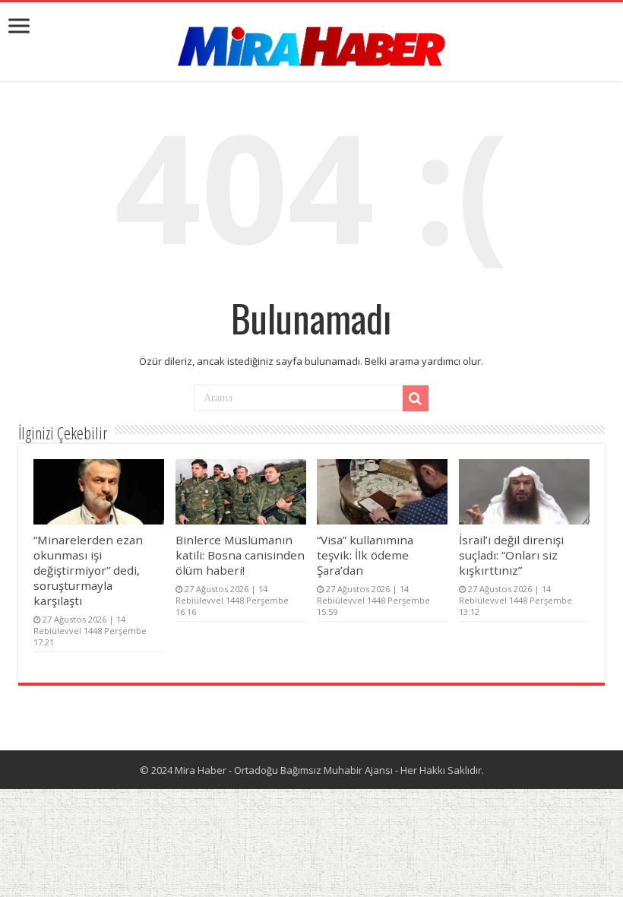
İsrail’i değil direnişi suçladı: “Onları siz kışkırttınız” (511, 555)
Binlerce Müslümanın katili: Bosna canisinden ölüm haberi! (240, 555)
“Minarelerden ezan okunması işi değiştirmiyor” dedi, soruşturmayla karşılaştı (88, 570)
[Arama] (416, 398)
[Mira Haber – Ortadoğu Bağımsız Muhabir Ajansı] (311, 41)
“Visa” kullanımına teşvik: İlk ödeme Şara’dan (365, 555)
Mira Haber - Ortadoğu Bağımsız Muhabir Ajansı (284, 770)
